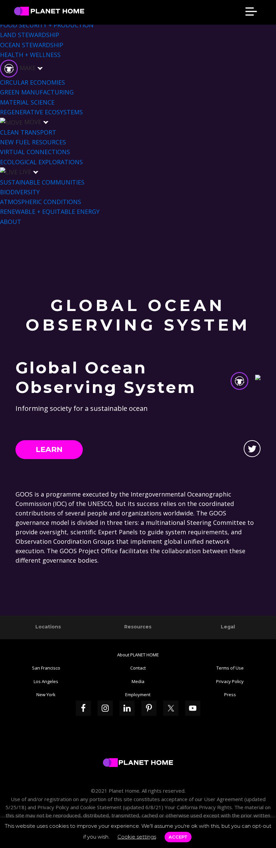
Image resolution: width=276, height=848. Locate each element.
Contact (138, 668)
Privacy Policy (230, 681)
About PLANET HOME (138, 655)
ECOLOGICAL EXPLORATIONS (41, 162)
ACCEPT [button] (178, 837)
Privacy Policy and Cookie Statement (79, 807)
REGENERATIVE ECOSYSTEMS (41, 112)
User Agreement (223, 799)
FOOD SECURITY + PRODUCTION (47, 25)
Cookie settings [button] (136, 836)
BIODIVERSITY (20, 192)
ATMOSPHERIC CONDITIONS (40, 202)
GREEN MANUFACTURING (37, 92)
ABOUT (10, 222)
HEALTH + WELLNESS (30, 55)
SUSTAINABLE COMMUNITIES (42, 182)
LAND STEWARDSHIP (29, 35)
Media (138, 681)
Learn (49, 449)
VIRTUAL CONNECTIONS (35, 152)
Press (230, 694)
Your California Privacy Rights (197, 807)
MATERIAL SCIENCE (27, 102)
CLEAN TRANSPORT (28, 132)
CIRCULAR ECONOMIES (32, 82)
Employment (137, 694)
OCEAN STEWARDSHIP (31, 45)
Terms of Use (230, 668)
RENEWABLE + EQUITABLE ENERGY (50, 211)
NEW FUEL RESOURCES (33, 142)
